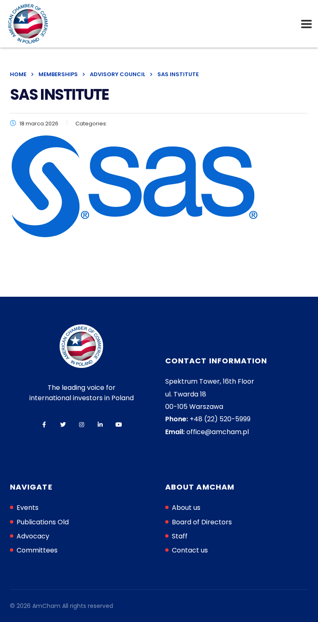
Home (18, 74)
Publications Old (43, 522)
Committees (37, 550)
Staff (180, 536)
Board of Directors (202, 522)
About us (186, 507)
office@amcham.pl (217, 432)
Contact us (190, 550)
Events (28, 507)
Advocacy (33, 536)
